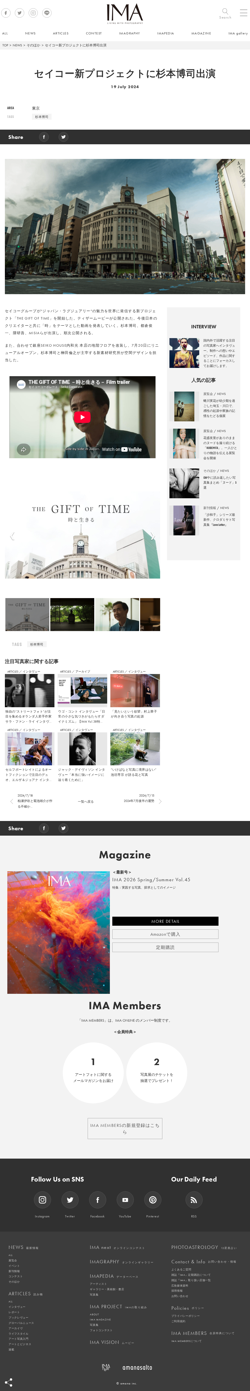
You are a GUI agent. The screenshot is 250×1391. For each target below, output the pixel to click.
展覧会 (13, 1260)
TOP (5, 45)
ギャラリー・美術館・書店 (107, 1289)
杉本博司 (41, 117)
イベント (14, 1265)
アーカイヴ (16, 1328)
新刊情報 (14, 1271)
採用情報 (177, 1290)
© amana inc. (126, 1383)
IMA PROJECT (118, 1306)
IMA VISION (112, 1342)
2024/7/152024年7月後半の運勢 (139, 798)
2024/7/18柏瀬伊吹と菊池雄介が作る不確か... (35, 800)
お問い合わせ (179, 1296)
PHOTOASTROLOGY (204, 1247)
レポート (14, 1312)
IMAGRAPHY (122, 1261)
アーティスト (98, 1284)
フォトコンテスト (101, 1330)
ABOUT (94, 1314)
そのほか (33, 45)
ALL (11, 1255)
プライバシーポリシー (185, 1316)
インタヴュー (31, 672)
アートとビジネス (20, 1344)
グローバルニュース (21, 1323)
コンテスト (16, 1276)
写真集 (94, 1294)
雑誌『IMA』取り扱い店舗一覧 (191, 1280)
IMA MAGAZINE (100, 1319)
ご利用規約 (178, 1321)
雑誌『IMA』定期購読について (191, 1275)
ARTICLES (13, 672)
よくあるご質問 (181, 1269)
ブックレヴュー (19, 1317)
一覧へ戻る (86, 801)
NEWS (17, 45)
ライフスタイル (19, 1333)
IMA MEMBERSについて (186, 1341)
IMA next (117, 1247)
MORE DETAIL (165, 921)
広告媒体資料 (179, 1285)
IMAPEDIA (114, 1276)
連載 (11, 1349)
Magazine (125, 855)
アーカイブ (82, 672)
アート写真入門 (19, 1338)
